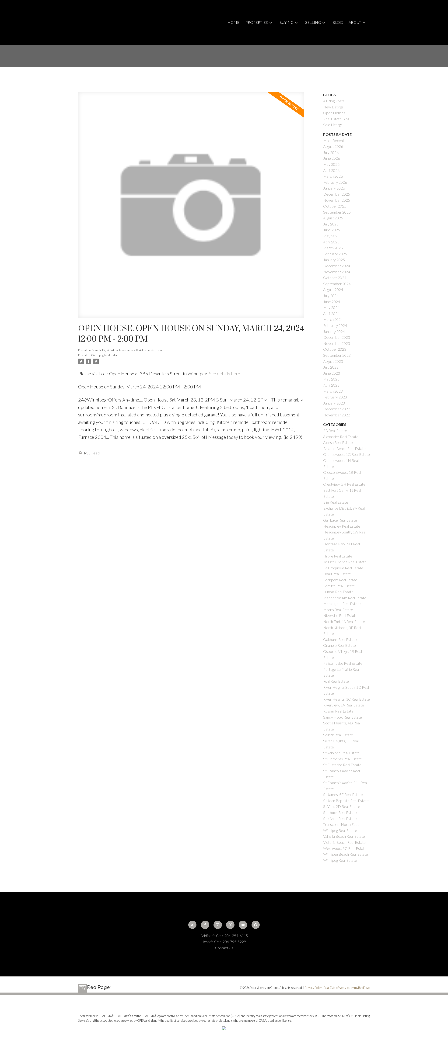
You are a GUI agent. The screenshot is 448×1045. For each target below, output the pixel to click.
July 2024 (331, 295)
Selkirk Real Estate (338, 735)
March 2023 (333, 391)
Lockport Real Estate (340, 580)
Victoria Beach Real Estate (344, 842)
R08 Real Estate (336, 681)
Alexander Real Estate (340, 436)
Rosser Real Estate (338, 711)
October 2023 (334, 349)
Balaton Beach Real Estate (344, 448)
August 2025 (333, 218)
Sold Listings (333, 124)
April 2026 (331, 170)
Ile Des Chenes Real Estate (345, 562)
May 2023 (331, 379)
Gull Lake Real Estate (340, 520)
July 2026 (331, 152)
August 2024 (333, 289)
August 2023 (333, 361)
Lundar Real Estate (338, 591)
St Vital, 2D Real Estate (341, 806)
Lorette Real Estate (339, 586)
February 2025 (335, 254)
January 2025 (334, 259)
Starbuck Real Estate (340, 812)
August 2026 (333, 146)
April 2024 (331, 313)
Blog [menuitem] (337, 22)
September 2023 (337, 355)
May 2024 (331, 307)
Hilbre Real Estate (337, 556)
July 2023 (331, 367)
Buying (286, 22)
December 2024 (336, 265)
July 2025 (331, 224)
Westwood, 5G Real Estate (345, 848)
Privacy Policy (313, 988)
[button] (192, 925)
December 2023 (336, 337)
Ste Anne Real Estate (340, 818)
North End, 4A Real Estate (344, 621)
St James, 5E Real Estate (343, 794)
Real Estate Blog (336, 119)
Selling (313, 22)
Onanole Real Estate (339, 645)
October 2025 (334, 206)
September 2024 (337, 283)
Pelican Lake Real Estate (342, 663)
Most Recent (333, 140)
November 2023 (336, 343)
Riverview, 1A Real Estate (343, 705)
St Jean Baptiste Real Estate (346, 800)
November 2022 (336, 415)
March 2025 (333, 248)
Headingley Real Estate (341, 526)
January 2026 (334, 188)
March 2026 (333, 176)
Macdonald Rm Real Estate (344, 597)
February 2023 (335, 397)
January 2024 (334, 331)
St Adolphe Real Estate (341, 753)
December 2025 (336, 194)
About (355, 22)
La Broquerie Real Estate (343, 568)
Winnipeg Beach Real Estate (345, 854)
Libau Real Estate (337, 573)
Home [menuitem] (233, 22)
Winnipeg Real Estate (105, 355)
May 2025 (331, 236)
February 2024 (335, 325)
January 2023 (334, 403)
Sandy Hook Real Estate (342, 717)
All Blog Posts (333, 101)
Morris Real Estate (338, 609)
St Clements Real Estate (342, 759)
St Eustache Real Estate (342, 764)
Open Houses (334, 113)
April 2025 (331, 242)
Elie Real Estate (335, 502)
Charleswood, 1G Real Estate (346, 454)
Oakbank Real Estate (340, 639)
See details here (224, 373)
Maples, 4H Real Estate (342, 603)
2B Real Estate (335, 430)
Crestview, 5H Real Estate (344, 484)
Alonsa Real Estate (338, 442)
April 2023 (331, 385)
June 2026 (331, 158)
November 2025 (336, 200)
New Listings (333, 107)
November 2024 (336, 272)
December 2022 (336, 409)
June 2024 (331, 301)
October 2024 (334, 277)
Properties (256, 22)
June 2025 (331, 230)
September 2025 (337, 212)
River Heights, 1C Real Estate (346, 699)
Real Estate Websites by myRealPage (347, 988)
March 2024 (333, 319)
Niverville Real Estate (340, 615)
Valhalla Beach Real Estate (344, 836)
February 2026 (335, 182)
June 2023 (331, 373)
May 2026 (331, 164)
